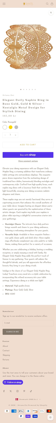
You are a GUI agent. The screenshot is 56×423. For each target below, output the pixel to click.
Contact (6, 351)
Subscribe (12, 332)
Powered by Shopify (37, 405)
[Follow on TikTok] (31, 391)
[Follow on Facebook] (4, 391)
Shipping (6, 355)
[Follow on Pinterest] (24, 391)
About (5, 346)
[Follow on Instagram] (17, 391)
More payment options (28, 161)
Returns (6, 360)
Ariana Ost (8, 95)
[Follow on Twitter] (10, 391)
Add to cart (28, 145)
